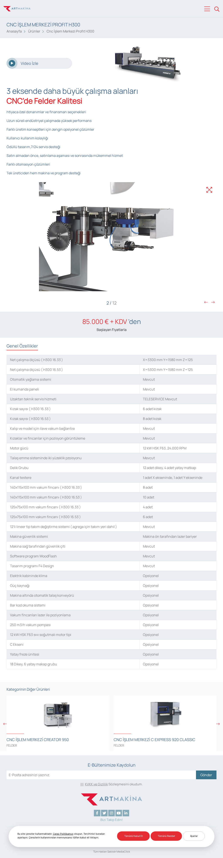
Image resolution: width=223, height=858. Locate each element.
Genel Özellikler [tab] (22, 346)
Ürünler (34, 31)
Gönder (206, 774)
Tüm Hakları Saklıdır (104, 851)
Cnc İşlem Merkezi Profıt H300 (70, 31)
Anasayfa (14, 31)
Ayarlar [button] (194, 835)
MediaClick (123, 851)
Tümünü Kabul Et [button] (133, 835)
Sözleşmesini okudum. (114, 784)
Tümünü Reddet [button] (166, 835)
